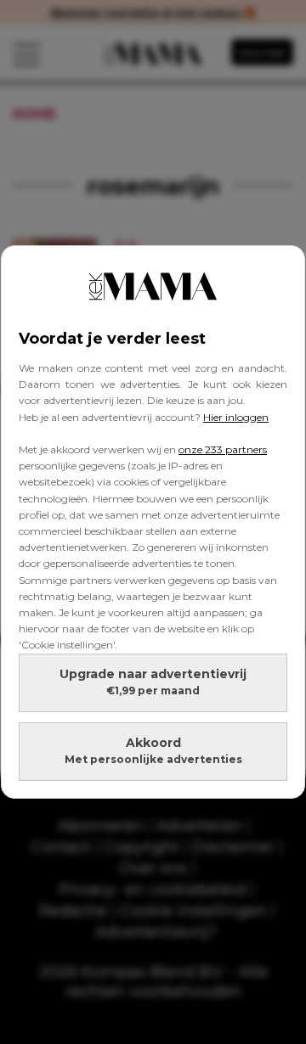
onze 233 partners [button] (222, 449)
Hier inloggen (236, 417)
